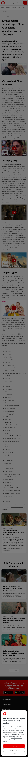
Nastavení (14, 753)
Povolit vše (14, 746)
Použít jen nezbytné (14, 750)
